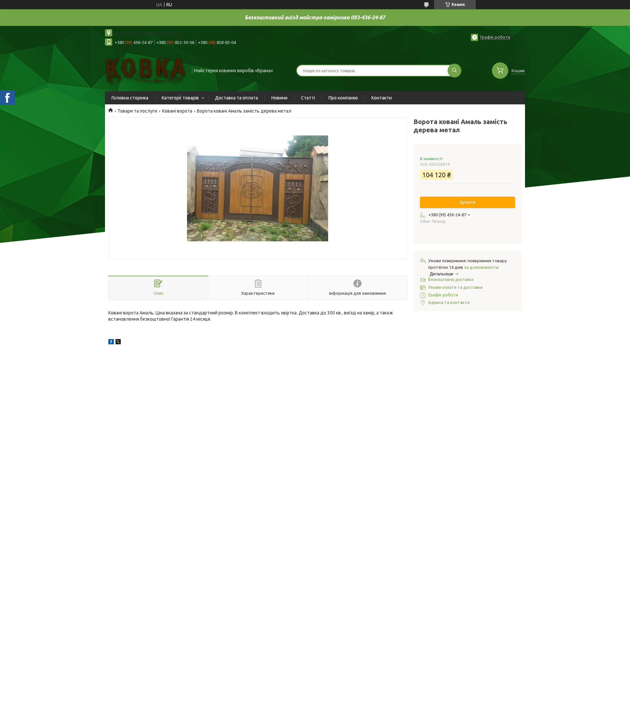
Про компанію (343, 98)
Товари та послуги (137, 111)
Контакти (381, 98)
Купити (467, 202)
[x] (118, 342)
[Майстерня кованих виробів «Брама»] (145, 69)
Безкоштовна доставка (450, 279)
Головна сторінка (130, 98)
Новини (279, 98)
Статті (308, 98)
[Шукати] (454, 70)
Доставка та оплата (236, 98)
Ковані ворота (177, 111)
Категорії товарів (180, 98)
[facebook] (111, 342)
